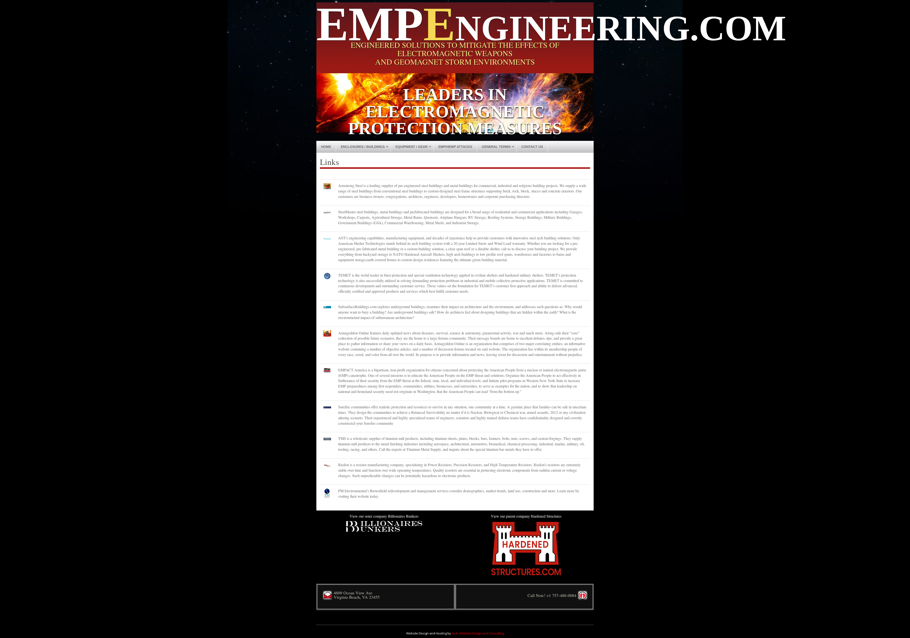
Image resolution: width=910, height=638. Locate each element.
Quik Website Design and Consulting (478, 633)
